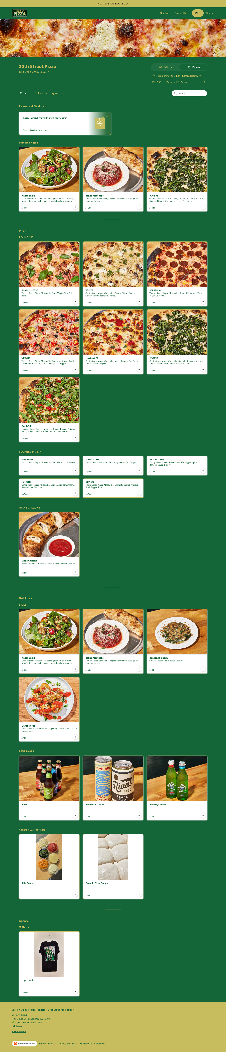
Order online (19, 1031)
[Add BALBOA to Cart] (75, 437)
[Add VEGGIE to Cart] (75, 369)
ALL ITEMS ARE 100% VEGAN (113, 3)
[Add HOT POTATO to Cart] (203, 470)
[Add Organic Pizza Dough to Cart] (139, 894)
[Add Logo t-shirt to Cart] (75, 991)
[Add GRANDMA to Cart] (75, 470)
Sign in (209, 13)
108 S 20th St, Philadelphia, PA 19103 (31, 1018)
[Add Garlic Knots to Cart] (75, 736)
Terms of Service (47, 1043)
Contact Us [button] (180, 13)
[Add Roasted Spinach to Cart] (203, 669)
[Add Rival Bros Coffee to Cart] (139, 815)
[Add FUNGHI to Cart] (75, 493)
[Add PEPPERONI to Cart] (203, 301)
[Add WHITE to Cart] (139, 301)
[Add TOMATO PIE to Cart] (139, 470)
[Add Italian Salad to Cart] (75, 206)
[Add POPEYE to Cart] (203, 206)
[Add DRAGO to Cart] (139, 493)
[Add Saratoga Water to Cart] (203, 815)
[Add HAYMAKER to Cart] (139, 369)
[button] (25, 93)
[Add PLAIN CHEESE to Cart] (75, 301)
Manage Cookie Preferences (93, 1043)
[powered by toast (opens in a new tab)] (25, 1043)
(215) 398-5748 (20, 1015)
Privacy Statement (67, 1043)
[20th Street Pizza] (19, 13)
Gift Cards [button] (165, 13)
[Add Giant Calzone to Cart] (75, 571)
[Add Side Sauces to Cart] (75, 894)
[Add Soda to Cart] (75, 815)
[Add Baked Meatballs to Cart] (139, 206)
